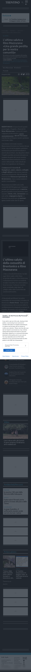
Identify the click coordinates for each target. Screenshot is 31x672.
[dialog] (15, 336)
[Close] (27, 315)
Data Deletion (6, 356)
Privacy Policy (24, 356)
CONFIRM (9, 350)
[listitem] (15, 345)
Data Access (15, 356)
